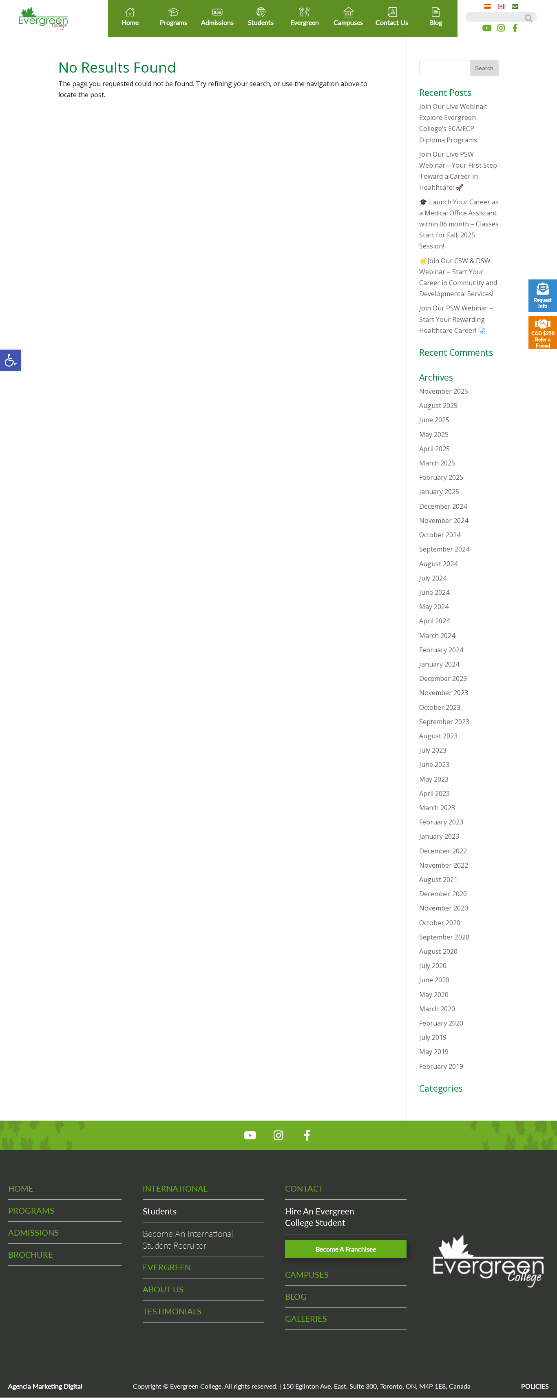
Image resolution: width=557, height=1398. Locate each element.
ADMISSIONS (33, 1232)
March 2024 (437, 635)
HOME (20, 1188)
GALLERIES (306, 1318)
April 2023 (434, 793)
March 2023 (437, 807)
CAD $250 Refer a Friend (543, 339)
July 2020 (432, 965)
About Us (163, 1289)
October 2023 (439, 707)
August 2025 (438, 405)
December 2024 (443, 506)
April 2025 (434, 448)
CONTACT (304, 1188)
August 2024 (438, 563)
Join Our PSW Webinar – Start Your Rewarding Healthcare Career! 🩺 (456, 319)
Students (261, 22)
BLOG (296, 1296)
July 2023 (432, 750)
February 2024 (441, 649)
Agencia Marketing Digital (45, 1386)
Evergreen (304, 22)
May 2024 (434, 606)
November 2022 (443, 865)
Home (130, 22)
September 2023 (444, 721)
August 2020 (438, 951)
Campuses (348, 22)
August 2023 (438, 735)
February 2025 (441, 477)
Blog (435, 22)
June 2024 (434, 592)
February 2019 (441, 1066)
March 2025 (437, 463)
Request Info (543, 303)
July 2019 (432, 1037)
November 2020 (443, 908)
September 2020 (444, 937)
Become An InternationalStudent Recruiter (188, 1239)
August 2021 (438, 879)
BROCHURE (30, 1254)
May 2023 (434, 779)
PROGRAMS (31, 1210)
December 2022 (443, 850)
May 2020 (434, 994)
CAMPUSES (307, 1274)
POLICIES (535, 1386)
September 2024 (444, 549)
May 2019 (434, 1051)
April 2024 (434, 620)
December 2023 (443, 678)
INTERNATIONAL (175, 1188)
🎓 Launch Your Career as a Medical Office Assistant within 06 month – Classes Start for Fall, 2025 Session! (459, 224)
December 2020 (443, 893)
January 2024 (439, 664)
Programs (173, 22)
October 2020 (439, 922)
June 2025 (434, 419)
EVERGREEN (167, 1267)
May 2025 (434, 434)
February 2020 (441, 1023)
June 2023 (434, 764)
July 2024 (432, 578)
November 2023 (443, 692)
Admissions (217, 22)
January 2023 (439, 836)
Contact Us (392, 22)
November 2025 (443, 391)
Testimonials (172, 1311)
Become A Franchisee (346, 1249)
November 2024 (443, 520)
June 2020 (434, 979)
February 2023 (441, 822)
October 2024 (439, 534)
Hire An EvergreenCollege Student (319, 1216)
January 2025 (439, 491)
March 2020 (437, 1008)
